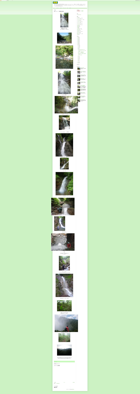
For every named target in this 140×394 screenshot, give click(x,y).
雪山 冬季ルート (79, 28)
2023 (78, 39)
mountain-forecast (79, 14)
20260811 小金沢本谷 (82, 92)
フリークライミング (79, 23)
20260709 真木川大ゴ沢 (82, 99)
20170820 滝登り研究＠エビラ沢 (81, 49)
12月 (78, 45)
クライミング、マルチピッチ (80, 19)
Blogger (73, 389)
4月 (78, 58)
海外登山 (78, 25)
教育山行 (78, 26)
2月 (78, 60)
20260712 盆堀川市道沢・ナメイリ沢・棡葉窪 (83, 85)
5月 (78, 57)
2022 (78, 40)
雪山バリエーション (79, 29)
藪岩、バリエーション (79, 33)
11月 (78, 46)
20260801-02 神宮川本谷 (82, 71)
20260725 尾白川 (82, 78)
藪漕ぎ (78, 34)
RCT (77, 17)
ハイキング (78, 20)
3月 (78, 59)
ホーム (64, 382)
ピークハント (78, 22)
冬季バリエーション (79, 31)
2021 (78, 41)
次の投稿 (55, 382)
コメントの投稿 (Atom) (57, 383)
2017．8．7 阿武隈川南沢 (80, 52)
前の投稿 (74, 382)
